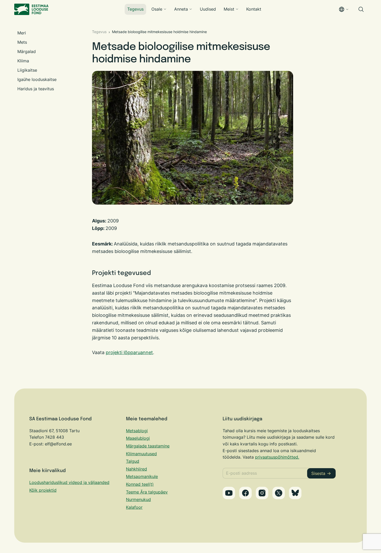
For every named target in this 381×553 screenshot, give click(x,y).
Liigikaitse (27, 70)
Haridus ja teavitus (35, 88)
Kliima (23, 60)
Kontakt (253, 9)
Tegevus (135, 9)
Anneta (181, 9)
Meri (21, 32)
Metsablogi (137, 430)
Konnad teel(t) (140, 484)
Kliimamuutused (141, 453)
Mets (22, 42)
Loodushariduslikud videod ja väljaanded (69, 482)
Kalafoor (134, 507)
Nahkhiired (136, 469)
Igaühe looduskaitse (37, 79)
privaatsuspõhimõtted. (277, 457)
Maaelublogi (138, 438)
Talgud (132, 461)
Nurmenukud (138, 499)
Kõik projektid (43, 490)
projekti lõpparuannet (129, 352)
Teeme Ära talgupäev (147, 492)
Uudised (208, 9)
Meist (229, 9)
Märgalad (26, 51)
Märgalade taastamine (148, 446)
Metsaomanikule (142, 476)
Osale (156, 9)
